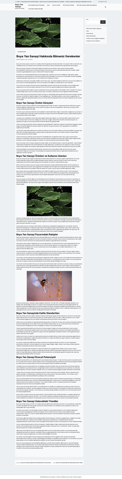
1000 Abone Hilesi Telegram (36, 5)
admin (31, 59)
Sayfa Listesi (56, 5)
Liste (48, 5)
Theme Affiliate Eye (62, 477)
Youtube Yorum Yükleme (35, 9)
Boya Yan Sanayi (19, 6)
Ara (87, 19)
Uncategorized (22, 51)
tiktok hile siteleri (68, 5)
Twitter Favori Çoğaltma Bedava (87, 5)
